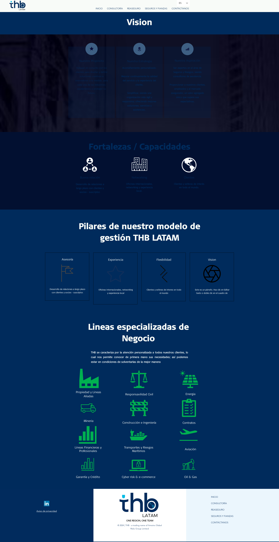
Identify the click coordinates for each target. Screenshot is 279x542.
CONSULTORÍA (219, 503)
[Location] (139, 49)
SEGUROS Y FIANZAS (222, 516)
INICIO (214, 497)
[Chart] (187, 49)
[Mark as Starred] (91, 48)
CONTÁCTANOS (219, 522)
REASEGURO (217, 509)
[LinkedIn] (46, 503)
